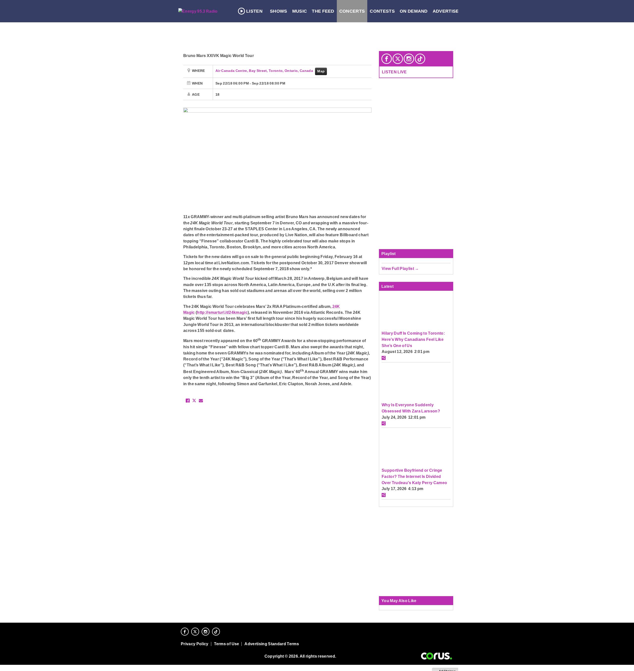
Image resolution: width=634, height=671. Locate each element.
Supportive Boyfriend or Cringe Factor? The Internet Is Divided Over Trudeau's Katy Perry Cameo (414, 476)
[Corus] (436, 656)
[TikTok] (420, 59)
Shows (278, 11)
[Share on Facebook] (188, 401)
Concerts (352, 11)
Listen (254, 11)
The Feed (323, 11)
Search (493, 11)
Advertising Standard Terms (271, 644)
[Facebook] (386, 59)
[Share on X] (194, 401)
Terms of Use (226, 644)
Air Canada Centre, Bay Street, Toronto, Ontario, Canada (264, 71)
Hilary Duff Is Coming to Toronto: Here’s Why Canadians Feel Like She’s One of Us (413, 339)
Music (299, 11)
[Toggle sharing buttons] (384, 358)
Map (321, 71)
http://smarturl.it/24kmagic (222, 312)
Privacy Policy (195, 644)
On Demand (414, 11)
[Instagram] (409, 59)
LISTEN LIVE (394, 72)
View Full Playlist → (400, 268)
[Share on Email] (201, 401)
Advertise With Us (456, 11)
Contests (382, 11)
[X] (398, 59)
